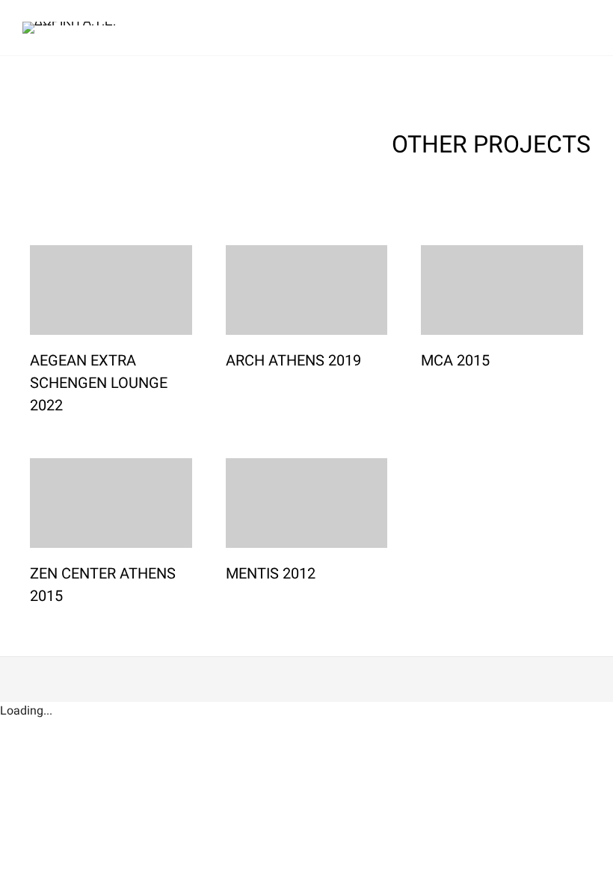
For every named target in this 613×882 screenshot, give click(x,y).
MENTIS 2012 (270, 574)
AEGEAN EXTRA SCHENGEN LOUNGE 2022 (98, 383)
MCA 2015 (455, 360)
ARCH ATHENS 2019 (293, 360)
